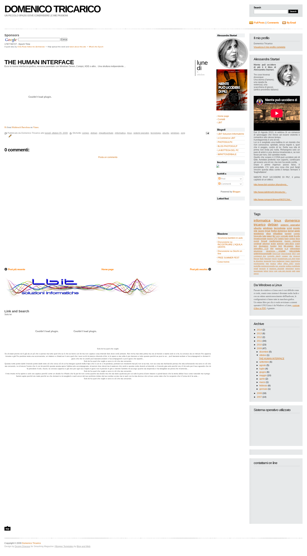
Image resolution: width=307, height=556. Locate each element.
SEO (294, 254)
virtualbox (277, 233)
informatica (262, 220)
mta (267, 263)
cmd (298, 254)
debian (273, 224)
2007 (259, 397)
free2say (267, 259)
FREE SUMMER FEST (228, 257)
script (289, 228)
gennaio (263, 389)
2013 (259, 333)
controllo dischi (273, 256)
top (7, 528)
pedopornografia (268, 266)
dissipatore (263, 246)
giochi (274, 259)
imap (298, 259)
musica (273, 263)
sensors (262, 268)
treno (271, 271)
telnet (266, 271)
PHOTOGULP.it (225, 142)
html (280, 246)
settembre (264, 362)
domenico (282, 231)
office (280, 263)
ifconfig (297, 236)
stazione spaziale (276, 268)
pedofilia (257, 266)
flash (262, 259)
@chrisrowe (40, 47)
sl (267, 268)
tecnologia (280, 228)
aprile (262, 379)
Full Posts (259, 22)
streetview (290, 268)
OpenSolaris (286, 254)
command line (260, 256)
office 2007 (288, 263)
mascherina (295, 261)
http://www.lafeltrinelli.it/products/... (270, 192)
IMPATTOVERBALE (227, 154)
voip (276, 271)
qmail (256, 268)
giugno (262, 372)
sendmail (257, 243)
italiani (269, 236)
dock (298, 238)
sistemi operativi (290, 224)
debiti (291, 236)
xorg (278, 236)
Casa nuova (223, 262)
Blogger (236, 191)
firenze (256, 259)
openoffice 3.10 (261, 248)
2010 (259, 344)
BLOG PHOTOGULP (227, 146)
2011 (259, 341)
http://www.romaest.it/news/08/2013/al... (273, 199)
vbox (268, 233)
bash (286, 238)
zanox (256, 273)
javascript (267, 261)
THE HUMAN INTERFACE (271, 358)
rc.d (286, 248)
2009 (259, 348)
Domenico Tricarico (52, 9)
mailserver (280, 261)
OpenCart (276, 254)
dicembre (263, 352)
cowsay (285, 256)
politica (289, 266)
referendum (295, 248)
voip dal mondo (284, 271)
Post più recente (16, 269)
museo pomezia (292, 241)
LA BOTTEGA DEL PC (228, 150)
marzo (262, 382)
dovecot (296, 256)
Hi (5, 127)
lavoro (261, 231)
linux (277, 220)
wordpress (259, 233)
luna (274, 261)
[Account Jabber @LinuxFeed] (217, 167)
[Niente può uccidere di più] (232, 68)
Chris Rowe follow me (26, 47)
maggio (263, 375)
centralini (284, 236)
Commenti (225, 184)
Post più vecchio (199, 269)
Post (222, 179)
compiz (297, 233)
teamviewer (258, 271)
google (296, 228)
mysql (267, 231)
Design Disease (22, 546)
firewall (264, 241)
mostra (270, 238)
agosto (262, 365)
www (298, 271)
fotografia (258, 236)
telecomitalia (294, 251)
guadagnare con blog (286, 259)
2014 (259, 330)
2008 (259, 393)
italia (264, 236)
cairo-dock (289, 243)
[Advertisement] (46, 53)
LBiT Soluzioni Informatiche (231, 134)
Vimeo (36, 127)
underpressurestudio (263, 253)
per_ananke (280, 266)
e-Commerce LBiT (226, 138)
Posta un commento (107, 157)
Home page (107, 269)
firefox (274, 231)
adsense (266, 243)
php (271, 248)
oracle (297, 263)
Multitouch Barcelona (21, 127)
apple (297, 231)
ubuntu (258, 228)
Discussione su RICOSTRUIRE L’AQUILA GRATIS (230, 244)
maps (287, 261)
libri (274, 236)
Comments (273, 22)
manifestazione (275, 241)
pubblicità (296, 266)
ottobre (262, 355)
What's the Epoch (96, 47)
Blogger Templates (64, 546)
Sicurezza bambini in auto (230, 238)
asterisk (280, 243)
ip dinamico (258, 261)
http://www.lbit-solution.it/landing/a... (271, 184)
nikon (297, 246)
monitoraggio (259, 263)
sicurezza (258, 251)
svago (297, 268)
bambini (288, 233)
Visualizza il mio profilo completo (269, 47)
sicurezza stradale (276, 251)
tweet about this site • (79, 47)
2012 (259, 337)
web (293, 271)
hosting (273, 246)
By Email (291, 22)
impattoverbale (260, 238)
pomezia (279, 248)
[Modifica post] (9, 136)
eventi (256, 241)
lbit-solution (288, 246)
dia (290, 256)
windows (268, 228)
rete (255, 231)
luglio (262, 368)
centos (292, 238)
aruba (273, 243)
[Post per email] (207, 133)
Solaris (281, 238)
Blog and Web (83, 546)
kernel (291, 231)
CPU (275, 238)
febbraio (263, 385)
